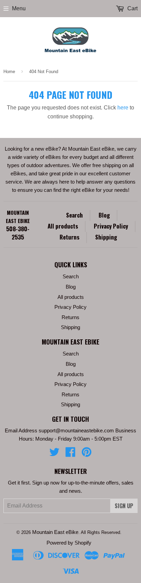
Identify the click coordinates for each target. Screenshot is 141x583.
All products (63, 226)
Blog (104, 215)
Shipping (106, 237)
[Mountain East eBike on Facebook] (70, 454)
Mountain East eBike (18, 216)
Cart (132, 8)
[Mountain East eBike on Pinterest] (86, 454)
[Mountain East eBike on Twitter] (54, 454)
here (122, 107)
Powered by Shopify (69, 543)
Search (74, 215)
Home (9, 71)
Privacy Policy (111, 226)
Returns (69, 237)
